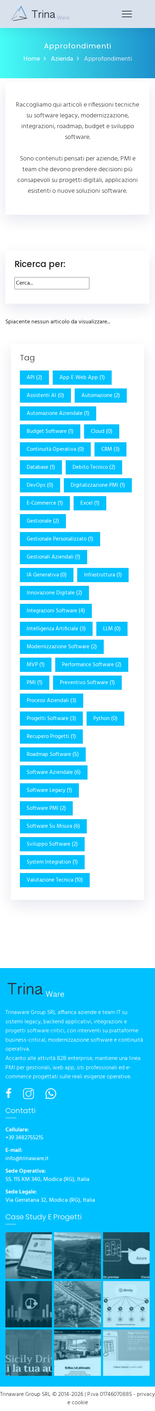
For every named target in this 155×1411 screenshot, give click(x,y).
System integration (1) (52, 862)
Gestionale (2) (43, 521)
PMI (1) (35, 682)
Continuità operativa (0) (55, 449)
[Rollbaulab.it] (77, 1353)
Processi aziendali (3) (51, 700)
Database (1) (41, 467)
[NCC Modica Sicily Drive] (28, 1353)
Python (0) (105, 718)
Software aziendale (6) (54, 772)
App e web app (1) (82, 377)
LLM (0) (112, 629)
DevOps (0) (40, 485)
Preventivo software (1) (87, 682)
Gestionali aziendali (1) (53, 557)
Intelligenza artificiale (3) (56, 629)
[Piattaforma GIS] (77, 1255)
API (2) (34, 377)
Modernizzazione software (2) (62, 647)
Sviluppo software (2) (52, 844)
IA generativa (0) (47, 575)
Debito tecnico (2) (93, 467)
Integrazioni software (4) (56, 611)
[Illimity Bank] (126, 1304)
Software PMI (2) (46, 808)
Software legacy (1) (49, 790)
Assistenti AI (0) (45, 395)
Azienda (62, 59)
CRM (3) (110, 449)
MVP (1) (36, 664)
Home (31, 59)
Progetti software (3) (51, 718)
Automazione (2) (100, 395)
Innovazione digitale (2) (54, 593)
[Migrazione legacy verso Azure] (126, 1255)
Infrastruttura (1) (103, 575)
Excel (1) (89, 503)
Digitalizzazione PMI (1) (98, 485)
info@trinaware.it (27, 1159)
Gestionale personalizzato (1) (60, 539)
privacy (146, 1395)
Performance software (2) (91, 664)
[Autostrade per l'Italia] (77, 1304)
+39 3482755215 (24, 1138)
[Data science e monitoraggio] (28, 1255)
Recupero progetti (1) (51, 736)
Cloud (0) (101, 431)
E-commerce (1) (45, 503)
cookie (80, 1403)
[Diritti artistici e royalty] (28, 1304)
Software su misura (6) (53, 826)
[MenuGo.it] (126, 1353)
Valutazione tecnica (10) (55, 880)
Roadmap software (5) (53, 754)
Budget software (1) (50, 431)
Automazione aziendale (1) (58, 413)
